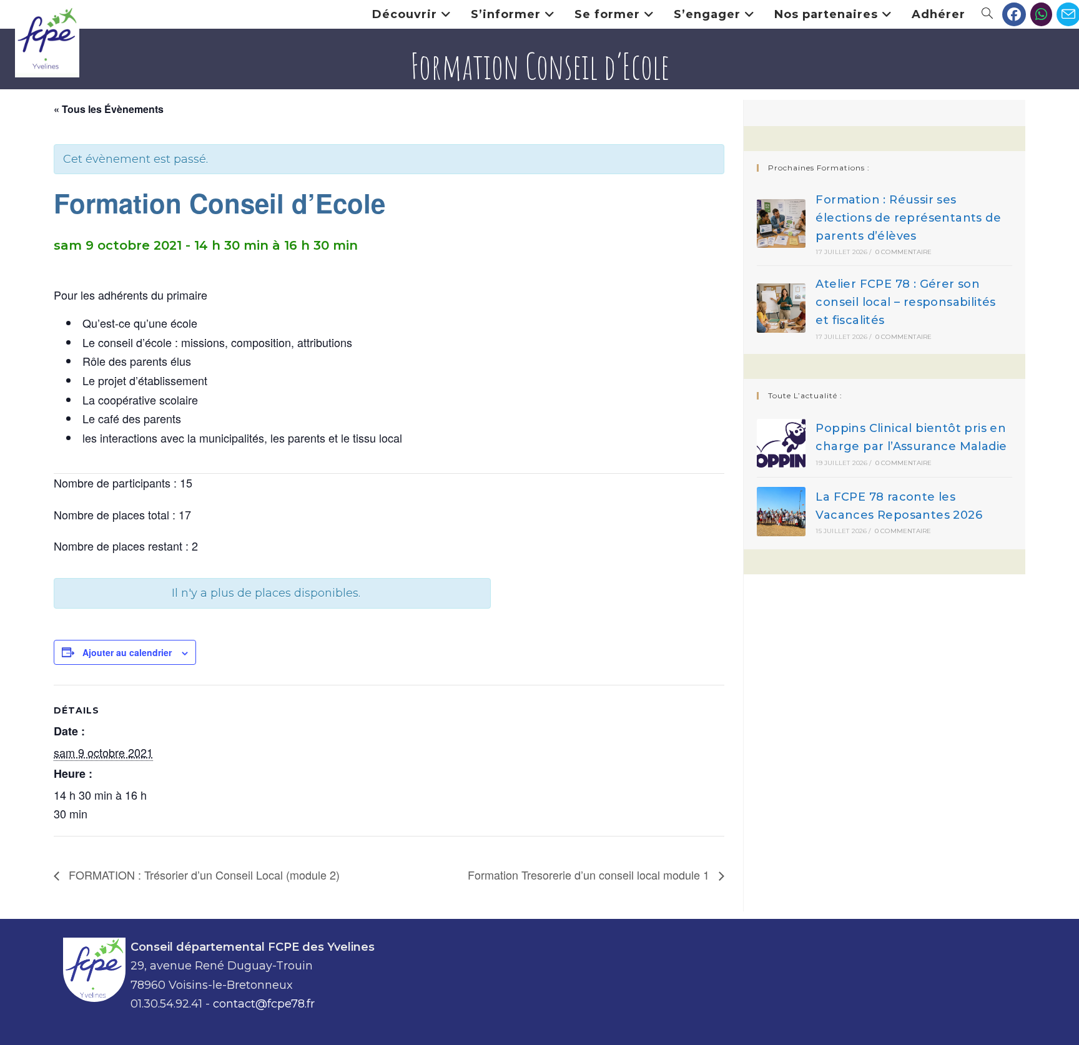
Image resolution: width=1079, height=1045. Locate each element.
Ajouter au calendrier (127, 652)
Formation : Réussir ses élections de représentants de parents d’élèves (908, 218)
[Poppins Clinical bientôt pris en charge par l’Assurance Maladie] (781, 443)
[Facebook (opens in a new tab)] (1014, 14)
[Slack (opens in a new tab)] (1041, 14)
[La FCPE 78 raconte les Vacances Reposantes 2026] (781, 511)
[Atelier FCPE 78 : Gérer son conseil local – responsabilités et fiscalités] (781, 308)
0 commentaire (903, 252)
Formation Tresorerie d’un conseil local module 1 (590, 874)
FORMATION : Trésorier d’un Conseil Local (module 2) (203, 874)
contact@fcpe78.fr (264, 1004)
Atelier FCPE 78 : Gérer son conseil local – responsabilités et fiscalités (905, 302)
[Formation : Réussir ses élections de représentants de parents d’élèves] (781, 223)
